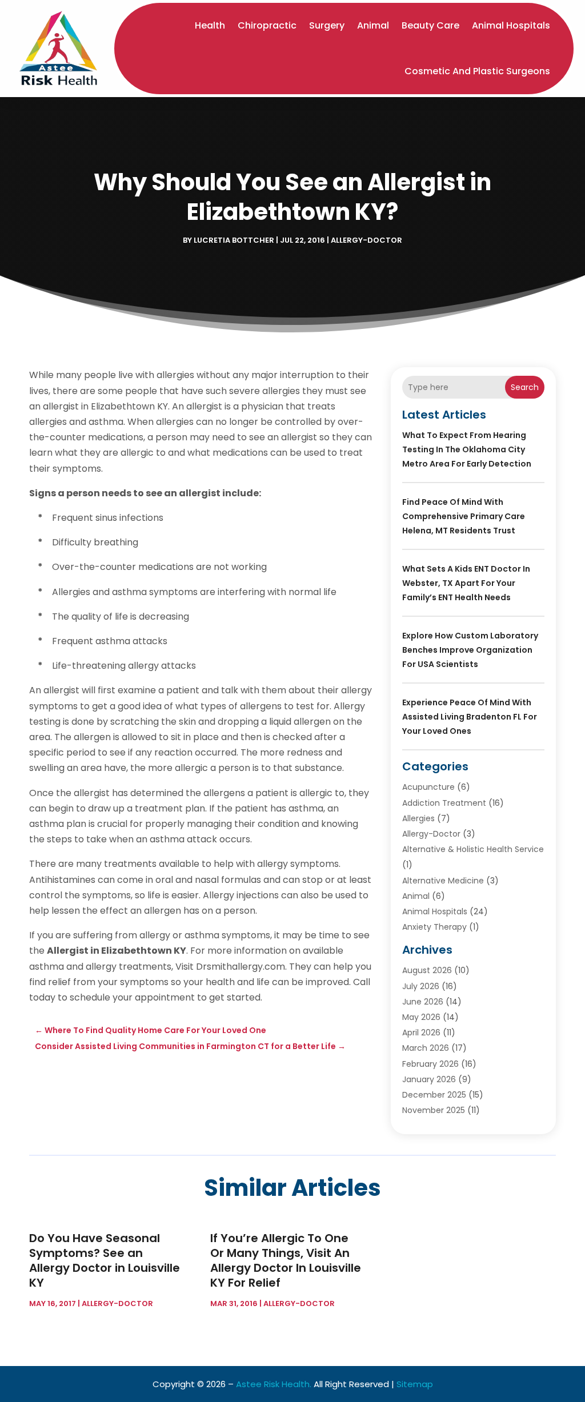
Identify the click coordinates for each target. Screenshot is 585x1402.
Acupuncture (428, 787)
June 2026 (422, 1001)
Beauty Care (430, 25)
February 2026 (430, 1064)
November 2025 (433, 1110)
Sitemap (414, 1384)
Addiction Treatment (444, 803)
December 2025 (434, 1094)
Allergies (418, 818)
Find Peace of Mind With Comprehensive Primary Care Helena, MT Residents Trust (463, 516)
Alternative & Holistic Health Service (473, 849)
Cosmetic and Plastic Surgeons (477, 71)
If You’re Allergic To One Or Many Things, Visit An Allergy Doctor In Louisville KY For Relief (285, 1260)
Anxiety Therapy (434, 927)
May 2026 (421, 1017)
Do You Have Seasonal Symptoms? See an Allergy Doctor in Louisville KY (104, 1260)
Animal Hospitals (511, 25)
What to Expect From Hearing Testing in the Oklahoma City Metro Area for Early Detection (466, 449)
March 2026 (425, 1048)
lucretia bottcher (234, 240)
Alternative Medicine (443, 880)
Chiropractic (267, 25)
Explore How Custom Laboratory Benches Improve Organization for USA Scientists (470, 650)
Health (210, 25)
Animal (373, 25)
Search (525, 387)
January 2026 (429, 1079)
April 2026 (421, 1032)
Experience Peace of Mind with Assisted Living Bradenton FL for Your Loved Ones (469, 717)
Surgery (326, 25)
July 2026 (420, 986)
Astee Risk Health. (273, 1384)
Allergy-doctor (366, 240)
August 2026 (427, 970)
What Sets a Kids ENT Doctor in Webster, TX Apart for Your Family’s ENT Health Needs (466, 583)
